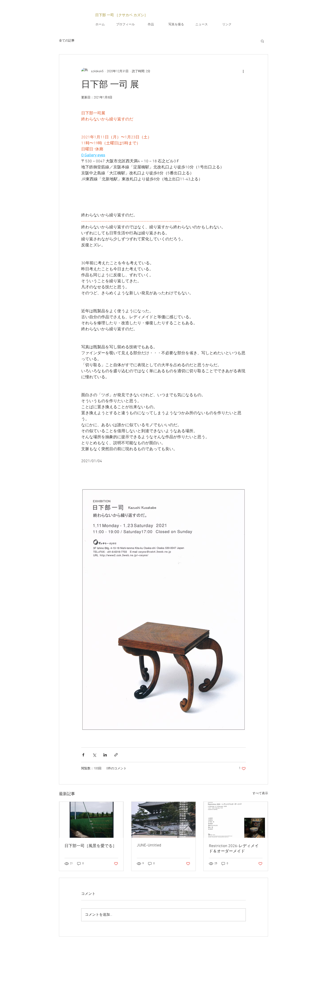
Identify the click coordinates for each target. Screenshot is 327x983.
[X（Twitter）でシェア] (94, 755)
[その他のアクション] (243, 71)
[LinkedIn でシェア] (105, 755)
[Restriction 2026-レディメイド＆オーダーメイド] (236, 820)
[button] (262, 41)
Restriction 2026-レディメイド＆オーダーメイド (234, 849)
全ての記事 (67, 41)
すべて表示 (260, 793)
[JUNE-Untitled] (163, 820)
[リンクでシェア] (116, 755)
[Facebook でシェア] (83, 755)
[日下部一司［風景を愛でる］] (91, 820)
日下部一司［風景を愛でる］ (91, 846)
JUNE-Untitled (149, 845)
